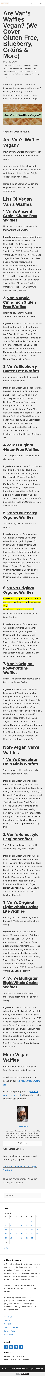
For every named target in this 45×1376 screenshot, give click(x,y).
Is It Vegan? (17, 1182)
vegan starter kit (26, 609)
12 (16, 1229)
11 (11, 1229)
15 (32, 1229)
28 (27, 1238)
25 (11, 1238)
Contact (7, 1324)
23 (37, 1234)
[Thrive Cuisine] (5, 3)
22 (32, 1234)
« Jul (6, 1248)
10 (6, 1229)
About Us (8, 1317)
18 (11, 1234)
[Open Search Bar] (31, 3)
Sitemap (7, 1320)
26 (16, 1238)
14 (27, 1229)
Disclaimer (8, 1334)
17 (6, 1234)
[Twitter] (24, 1143)
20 (22, 1234)
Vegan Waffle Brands (16, 1179)
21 (26, 1234)
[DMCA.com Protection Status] (22, 1374)
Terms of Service (11, 1327)
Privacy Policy (10, 1331)
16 (37, 1229)
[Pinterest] (21, 1143)
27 (21, 1238)
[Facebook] (18, 1143)
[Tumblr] (27, 1143)
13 (21, 1229)
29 (32, 1238)
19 (16, 1234)
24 (6, 1238)
